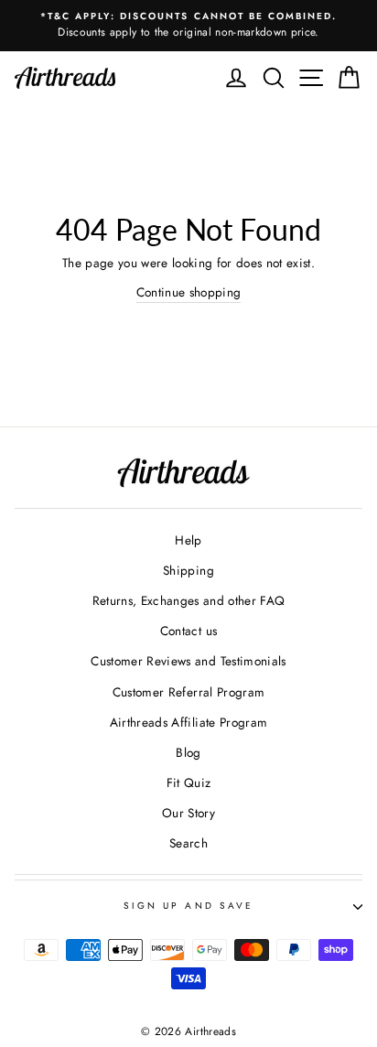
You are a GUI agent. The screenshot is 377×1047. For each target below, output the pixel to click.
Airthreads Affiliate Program (189, 722)
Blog (188, 752)
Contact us (188, 630)
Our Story (188, 813)
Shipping (188, 570)
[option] (188, 25)
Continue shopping (189, 292)
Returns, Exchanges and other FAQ (188, 600)
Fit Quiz (189, 782)
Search (188, 843)
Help (188, 540)
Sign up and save (188, 905)
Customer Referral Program (189, 692)
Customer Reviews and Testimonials (188, 661)
